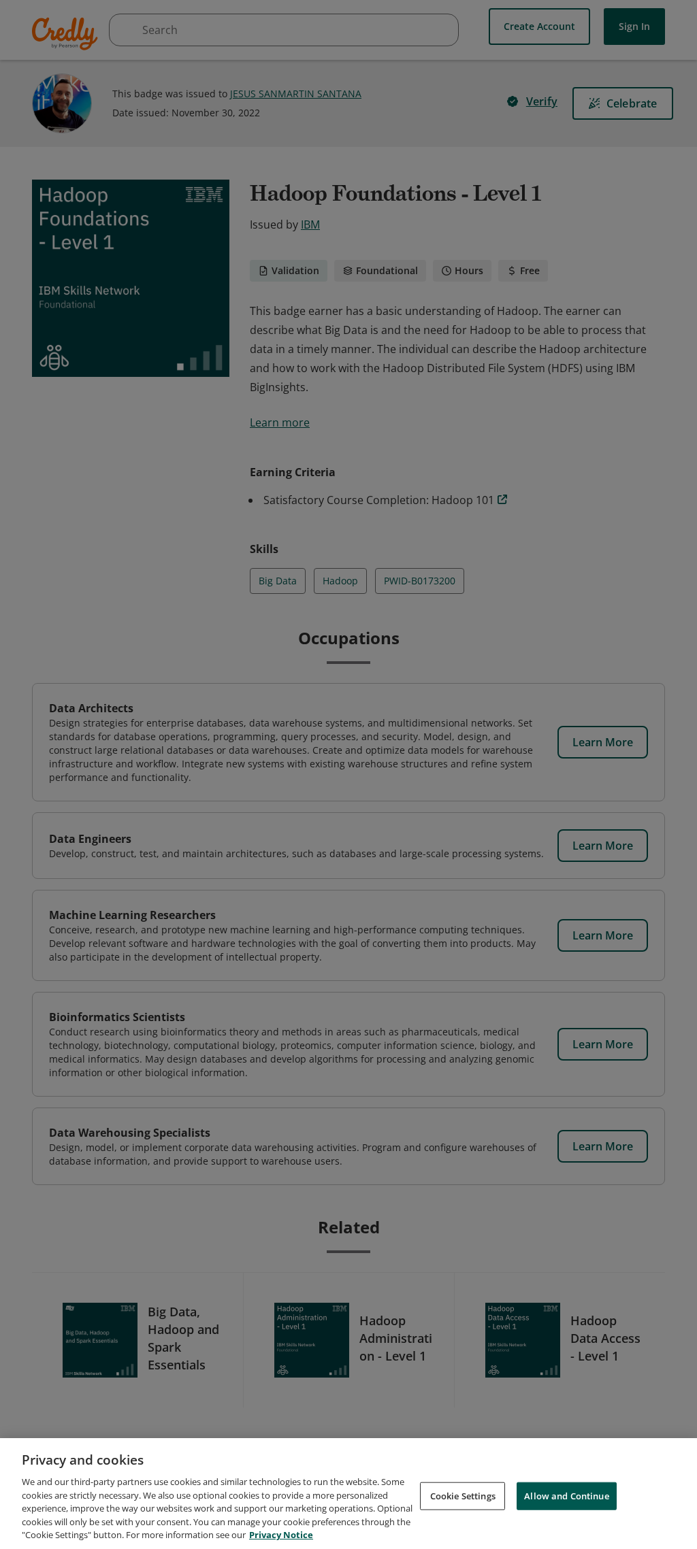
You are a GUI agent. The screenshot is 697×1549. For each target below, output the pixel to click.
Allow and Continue (566, 1495)
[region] (348, 1493)
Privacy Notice (281, 1535)
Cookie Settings (463, 1495)
